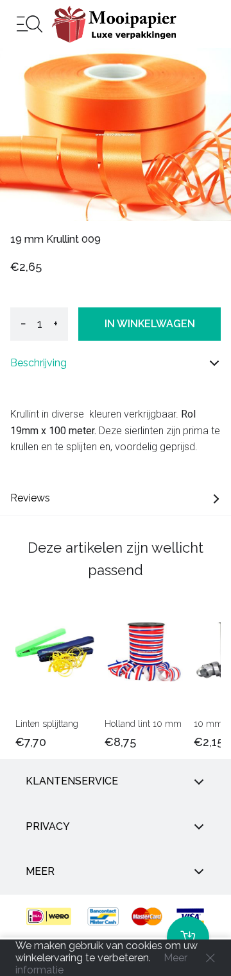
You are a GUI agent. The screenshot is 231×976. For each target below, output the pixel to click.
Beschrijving (38, 363)
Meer (40, 871)
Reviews (30, 498)
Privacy (48, 826)
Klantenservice (72, 781)
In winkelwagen (150, 324)
